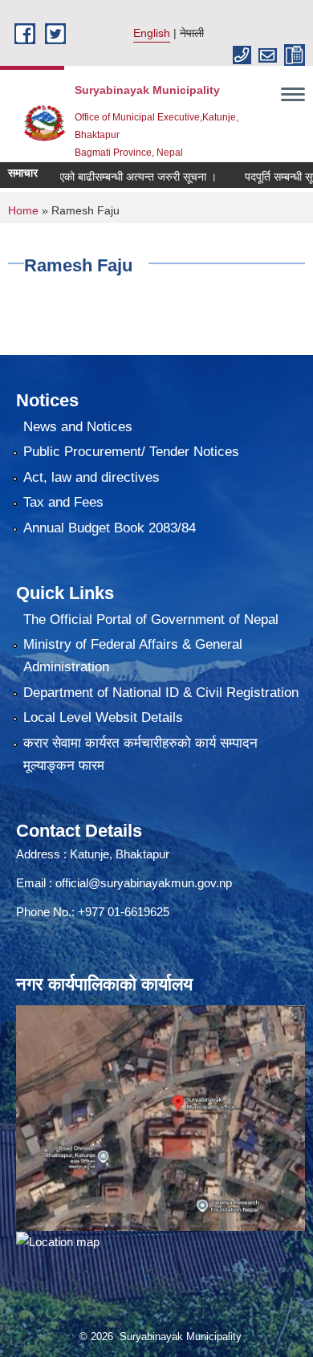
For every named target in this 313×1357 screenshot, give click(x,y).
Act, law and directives (91, 477)
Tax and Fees (63, 502)
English (151, 32)
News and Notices (77, 426)
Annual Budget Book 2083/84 (109, 528)
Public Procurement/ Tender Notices (131, 451)
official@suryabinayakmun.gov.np (143, 883)
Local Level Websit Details (103, 717)
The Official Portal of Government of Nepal (150, 619)
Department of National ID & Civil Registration (161, 692)
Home (23, 210)
